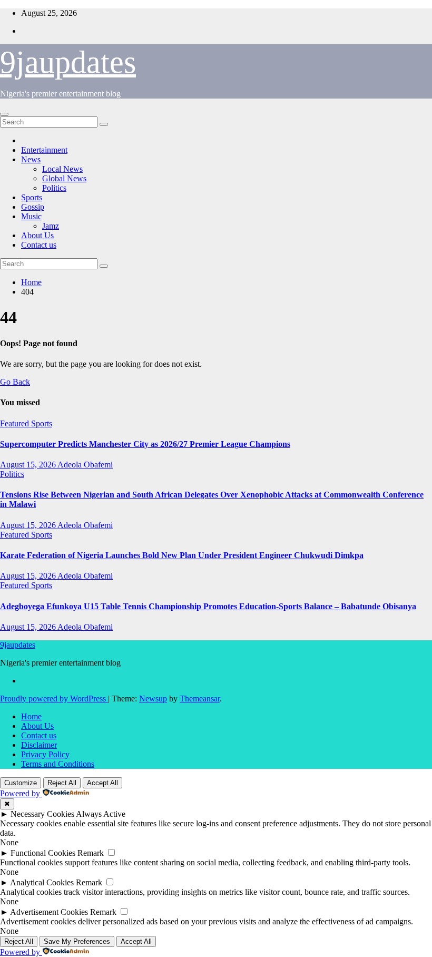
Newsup (153, 698)
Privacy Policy (45, 754)
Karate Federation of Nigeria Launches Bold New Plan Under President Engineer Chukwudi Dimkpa (182, 555)
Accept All (102, 783)
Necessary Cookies (42, 813)
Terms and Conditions (57, 763)
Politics (54, 187)
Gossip (32, 206)
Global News (64, 178)
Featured (15, 423)
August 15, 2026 (28, 464)
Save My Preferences (77, 941)
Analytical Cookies (42, 882)
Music (31, 216)
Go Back (15, 381)
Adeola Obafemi (85, 464)
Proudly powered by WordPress (54, 698)
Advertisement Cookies (49, 911)
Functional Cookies (43, 852)
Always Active (100, 813)
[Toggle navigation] (4, 114)
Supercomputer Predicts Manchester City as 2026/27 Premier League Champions (145, 444)
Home (31, 282)
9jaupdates (68, 62)
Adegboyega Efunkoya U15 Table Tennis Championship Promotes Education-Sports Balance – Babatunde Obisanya (208, 606)
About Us (37, 235)
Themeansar (200, 698)
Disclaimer (39, 744)
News (31, 159)
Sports (31, 197)
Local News (62, 168)
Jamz (50, 225)
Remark (90, 852)
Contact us (38, 244)
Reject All (61, 783)
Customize (20, 783)
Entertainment (44, 149)
